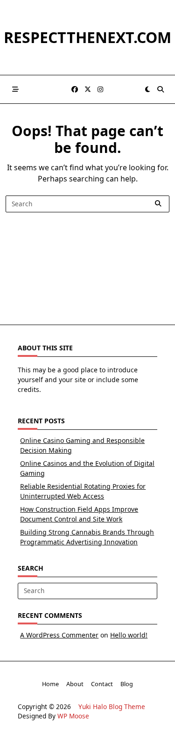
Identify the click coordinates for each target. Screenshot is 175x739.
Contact (102, 683)
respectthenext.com (87, 37)
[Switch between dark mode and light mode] (147, 89)
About (75, 683)
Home (50, 683)
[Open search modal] (160, 89)
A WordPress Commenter (59, 634)
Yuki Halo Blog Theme (111, 706)
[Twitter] (87, 90)
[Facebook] (74, 90)
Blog (126, 683)
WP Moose (73, 715)
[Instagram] (100, 90)
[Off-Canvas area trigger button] (15, 89)
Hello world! (128, 634)
